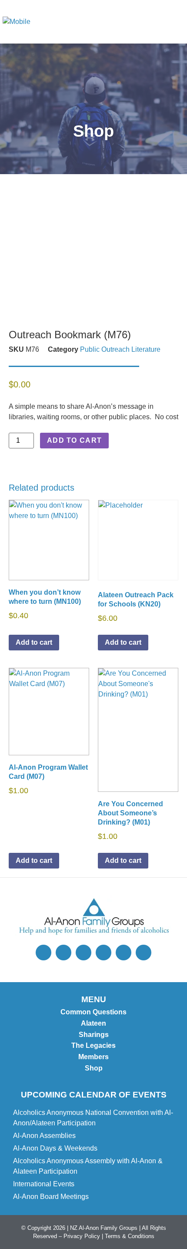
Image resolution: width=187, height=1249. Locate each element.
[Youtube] (123, 952)
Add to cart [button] (34, 642)
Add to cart (74, 440)
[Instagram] (63, 952)
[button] (174, 22)
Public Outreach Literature (120, 349)
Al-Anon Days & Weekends (55, 1148)
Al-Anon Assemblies (44, 1135)
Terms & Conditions (129, 1236)
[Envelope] (103, 952)
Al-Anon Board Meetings (51, 1196)
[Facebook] (83, 952)
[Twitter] (43, 952)
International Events (43, 1184)
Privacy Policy (81, 1236)
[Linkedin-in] (143, 952)
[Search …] (139, 21)
